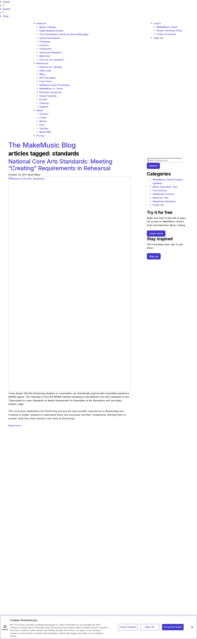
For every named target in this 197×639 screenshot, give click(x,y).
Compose (44, 41)
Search (153, 165)
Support (43, 106)
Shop (6, 16)
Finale (42, 117)
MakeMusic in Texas (51, 88)
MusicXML (45, 132)
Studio (6, 9)
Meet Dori (44, 56)
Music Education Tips (165, 186)
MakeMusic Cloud (167, 26)
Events (43, 99)
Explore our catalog (50, 66)
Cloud (6, 1)
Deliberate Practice (163, 194)
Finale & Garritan (166, 34)
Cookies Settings (128, 627)
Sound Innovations (49, 38)
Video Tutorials (48, 95)
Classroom (45, 48)
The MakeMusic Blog (42, 145)
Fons (42, 124)
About (39, 110)
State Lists (45, 70)
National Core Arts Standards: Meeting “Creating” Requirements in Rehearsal (60, 165)
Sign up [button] (153, 256)
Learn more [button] (156, 233)
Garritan (44, 128)
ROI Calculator (47, 77)
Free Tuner (45, 81)
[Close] (192, 627)
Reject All (149, 627)
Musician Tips (161, 197)
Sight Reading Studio (51, 30)
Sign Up (158, 37)
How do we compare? (51, 59)
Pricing (40, 135)
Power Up (158, 204)
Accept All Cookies (173, 627)
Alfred (42, 121)
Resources (42, 63)
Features (41, 23)
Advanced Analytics (50, 52)
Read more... (15, 425)
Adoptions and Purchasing (54, 85)
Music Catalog (47, 27)
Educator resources (50, 92)
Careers (43, 113)
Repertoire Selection (164, 201)
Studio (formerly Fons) (169, 30)
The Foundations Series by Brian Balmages (64, 34)
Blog (41, 74)
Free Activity (160, 190)
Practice (44, 45)
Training (44, 103)
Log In (157, 23)
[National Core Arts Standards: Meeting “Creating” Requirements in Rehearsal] (69, 283)
